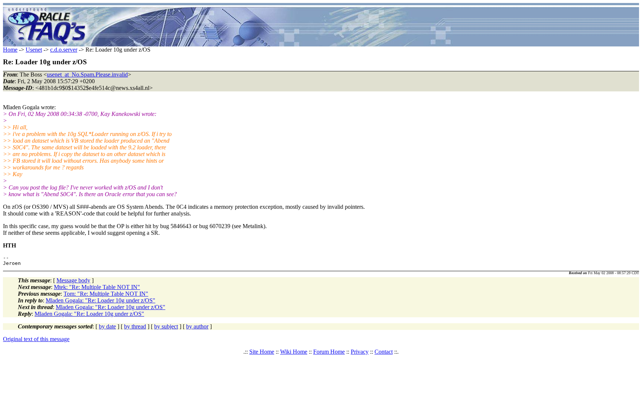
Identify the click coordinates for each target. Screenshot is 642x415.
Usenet (34, 49)
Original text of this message (36, 339)
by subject (166, 326)
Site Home (261, 351)
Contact (383, 351)
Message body (73, 280)
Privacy (360, 351)
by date (107, 326)
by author (197, 326)
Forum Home (329, 351)
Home (10, 49)
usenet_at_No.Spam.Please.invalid (87, 74)
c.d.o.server (63, 49)
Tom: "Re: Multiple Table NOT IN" (106, 294)
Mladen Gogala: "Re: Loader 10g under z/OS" (100, 300)
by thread (135, 326)
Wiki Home (293, 351)
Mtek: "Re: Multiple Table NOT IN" (97, 287)
